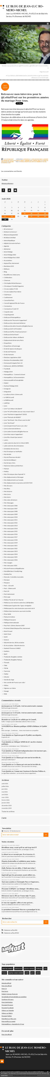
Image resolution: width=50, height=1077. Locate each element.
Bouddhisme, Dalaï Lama (12, 275)
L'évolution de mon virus (11, 449)
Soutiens (6, 651)
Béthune (6, 269)
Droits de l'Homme (10, 352)
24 (12, 216)
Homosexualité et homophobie (22, 160)
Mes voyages (8, 563)
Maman (6, 469)
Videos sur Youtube (8, 1010)
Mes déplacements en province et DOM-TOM (18, 483)
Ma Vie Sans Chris (9, 463)
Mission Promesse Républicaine (14, 568)
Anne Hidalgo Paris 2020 (12, 257)
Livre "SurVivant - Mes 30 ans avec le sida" (17, 420)
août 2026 (5, 783)
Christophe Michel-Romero (12, 283)
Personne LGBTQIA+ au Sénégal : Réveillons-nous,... (21, 889)
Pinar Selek (7, 614)
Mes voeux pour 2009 (10, 514)
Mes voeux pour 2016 (10, 534)
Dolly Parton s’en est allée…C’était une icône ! (18, 868)
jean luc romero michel (39, 161)
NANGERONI (6, 726)
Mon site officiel (7, 986)
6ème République (9, 240)
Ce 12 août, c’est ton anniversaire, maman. (28, 706)
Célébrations (8, 277)
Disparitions (8, 343)
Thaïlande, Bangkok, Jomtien (13, 657)
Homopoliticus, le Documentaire (14, 377)
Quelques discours (8, 999)
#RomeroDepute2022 (11, 235)
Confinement (8, 297)
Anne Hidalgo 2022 (10, 255)
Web (5, 694)
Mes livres (5, 991)
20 (31, 213)
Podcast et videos (9, 617)
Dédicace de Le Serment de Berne (14, 323)
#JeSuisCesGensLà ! (37, 159)
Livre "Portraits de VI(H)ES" (12, 417)
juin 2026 (4, 789)
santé (27, 973)
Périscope (7, 597)
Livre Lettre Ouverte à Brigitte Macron (16, 431)
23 (5, 216)
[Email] (15, 190)
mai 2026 (5, 792)
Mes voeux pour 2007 (10, 508)
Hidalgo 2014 (8, 372)
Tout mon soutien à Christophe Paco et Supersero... (21, 882)
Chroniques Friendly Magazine (14, 286)
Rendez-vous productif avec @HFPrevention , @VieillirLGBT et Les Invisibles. (25, 66)
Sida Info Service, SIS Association (14, 642)
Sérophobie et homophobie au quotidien (14, 997)
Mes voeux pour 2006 (10, 506)
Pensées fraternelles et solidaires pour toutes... (19, 861)
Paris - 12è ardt (8, 585)
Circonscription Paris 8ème (12, 292)
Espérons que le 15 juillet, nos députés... (28, 735)
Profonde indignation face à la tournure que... (30, 751)
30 (5, 219)
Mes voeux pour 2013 (10, 525)
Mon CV (4, 988)
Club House (7, 295)
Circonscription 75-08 (11, 289)
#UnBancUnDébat (10, 237)
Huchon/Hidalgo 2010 (11, 386)
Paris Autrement (43, 160)
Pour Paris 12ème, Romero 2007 (14, 625)
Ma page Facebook (7, 1008)
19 (24, 213)
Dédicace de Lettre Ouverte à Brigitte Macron (18, 326)
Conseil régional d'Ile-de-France (14, 303)
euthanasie (18, 968)
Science (6, 640)
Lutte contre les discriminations (14, 446)
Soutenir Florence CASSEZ (12, 648)
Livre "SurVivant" (9, 423)
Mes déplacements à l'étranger (14, 477)
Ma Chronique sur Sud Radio (13, 451)
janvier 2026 (6, 803)
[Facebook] (3, 190)
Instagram (7, 389)
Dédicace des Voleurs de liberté (14, 337)
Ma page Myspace (7, 1005)
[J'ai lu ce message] (48, 1072)
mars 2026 (5, 797)
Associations (8, 260)
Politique (39, 968)
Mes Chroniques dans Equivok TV (14, 474)
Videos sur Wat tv (7, 1013)
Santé (6, 637)
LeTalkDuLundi (8, 400)
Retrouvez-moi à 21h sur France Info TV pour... (19, 896)
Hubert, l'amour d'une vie (10, 994)
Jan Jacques (6, 706)
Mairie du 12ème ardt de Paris (13, 466)
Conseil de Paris (9, 300)
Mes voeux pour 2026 (10, 560)
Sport (5, 654)
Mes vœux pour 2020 (10, 565)
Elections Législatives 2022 (12, 357)
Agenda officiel (6, 983)
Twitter (6, 674)
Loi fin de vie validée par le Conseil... (24, 719)
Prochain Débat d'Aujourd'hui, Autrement (17, 628)
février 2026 (5, 800)
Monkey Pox (8, 574)
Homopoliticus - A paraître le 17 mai (13, 1024)
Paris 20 (6, 591)
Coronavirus (8, 306)
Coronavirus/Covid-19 (11, 309)
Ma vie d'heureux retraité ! (12, 457)
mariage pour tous (25, 161)
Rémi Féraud (8, 631)
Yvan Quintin (6, 735)
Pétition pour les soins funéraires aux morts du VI (19, 608)
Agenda (6, 246)
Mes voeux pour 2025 (10, 557)
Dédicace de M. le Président (13, 329)
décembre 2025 (7, 805)
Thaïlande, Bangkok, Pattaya (13, 660)
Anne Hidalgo (8, 252)
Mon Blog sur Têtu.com (9, 1019)
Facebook (7, 369)
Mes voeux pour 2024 (10, 554)
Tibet (5, 665)
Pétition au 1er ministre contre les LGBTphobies (19, 603)
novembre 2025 (7, 808)
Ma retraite (7, 454)
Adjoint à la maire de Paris (12, 243)
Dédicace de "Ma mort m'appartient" (15, 320)
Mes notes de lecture (10, 500)
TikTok (6, 668)
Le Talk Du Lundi (9, 397)
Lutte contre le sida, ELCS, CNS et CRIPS (16, 443)
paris (32, 973)
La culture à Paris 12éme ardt (13, 394)
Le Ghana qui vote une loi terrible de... (27, 757)
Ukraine (6, 677)
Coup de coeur (8, 312)
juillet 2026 (5, 786)
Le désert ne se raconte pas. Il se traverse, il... (18, 854)
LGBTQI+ (35, 160)
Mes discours (8, 486)
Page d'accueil (44, 71)
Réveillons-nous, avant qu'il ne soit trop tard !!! (19, 847)
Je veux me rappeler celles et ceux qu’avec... (18, 903)
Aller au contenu (6, 2)
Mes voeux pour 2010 (10, 517)
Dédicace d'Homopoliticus (12, 317)
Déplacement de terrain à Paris (14, 340)
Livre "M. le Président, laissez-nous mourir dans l (19, 411)
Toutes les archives (8, 811)
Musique (7, 580)
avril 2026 (5, 794)
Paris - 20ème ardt (10, 588)
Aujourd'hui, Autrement (11, 263)
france (4, 973)
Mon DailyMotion (7, 1002)
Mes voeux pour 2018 (10, 540)
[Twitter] (9, 190)
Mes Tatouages (9, 503)
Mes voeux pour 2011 (10, 520)
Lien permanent (8, 159)
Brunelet (5, 719)
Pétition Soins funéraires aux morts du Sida (17, 611)
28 (38, 216)
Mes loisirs (7, 497)
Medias (6, 471)
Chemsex (7, 280)
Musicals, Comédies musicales (14, 577)
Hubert (6, 383)
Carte (4, 818)
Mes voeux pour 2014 (10, 528)
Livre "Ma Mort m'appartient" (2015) (15, 414)
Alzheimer (7, 249)
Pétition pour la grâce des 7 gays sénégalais (17, 605)
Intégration (7, 391)
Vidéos (6, 685)
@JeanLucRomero (7, 183)
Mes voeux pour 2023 (10, 551)
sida (45, 968)
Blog (5, 272)
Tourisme (7, 671)
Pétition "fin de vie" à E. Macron (13, 600)
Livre (5, 406)
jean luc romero (29, 968)
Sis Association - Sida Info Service (14, 645)
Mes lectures (8, 491)
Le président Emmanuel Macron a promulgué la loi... (21, 909)
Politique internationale (11, 622)
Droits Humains (9, 354)
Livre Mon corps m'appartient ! (13, 434)
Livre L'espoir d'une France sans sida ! (16, 426)
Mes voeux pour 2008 (10, 511)
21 (38, 213)
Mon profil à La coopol (8, 1021)
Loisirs (6, 440)
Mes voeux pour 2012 (10, 523)
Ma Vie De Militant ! (10, 460)
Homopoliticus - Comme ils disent (14, 374)
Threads (6, 662)
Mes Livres (7, 494)
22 (45, 213)
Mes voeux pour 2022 (10, 548)
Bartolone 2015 (9, 266)
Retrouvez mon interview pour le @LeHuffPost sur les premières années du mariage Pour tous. (25, 97)
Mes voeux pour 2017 (10, 537)
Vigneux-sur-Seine (10, 688)
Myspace (7, 583)
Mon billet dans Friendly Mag (13, 571)
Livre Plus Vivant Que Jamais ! (13, 437)
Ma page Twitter (7, 1016)
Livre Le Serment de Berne (12, 428)
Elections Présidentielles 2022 (13, 360)
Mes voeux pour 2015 (10, 531)
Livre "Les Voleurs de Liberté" (13, 409)
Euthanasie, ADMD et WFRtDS (13, 366)
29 (45, 216)
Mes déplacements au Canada (13, 480)
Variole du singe (9, 680)
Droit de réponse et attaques (13, 349)
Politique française (7, 161)
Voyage (6, 691)
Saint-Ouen (7, 634)
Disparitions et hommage (12, 346)
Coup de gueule (9, 314)
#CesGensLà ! (27, 159)
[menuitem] (25, 67)
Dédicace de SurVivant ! (11, 334)
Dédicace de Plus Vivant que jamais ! (15, 332)
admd (38, 973)
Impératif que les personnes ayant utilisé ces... (19, 875)
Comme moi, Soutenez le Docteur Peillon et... (30, 771)
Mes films (7, 488)
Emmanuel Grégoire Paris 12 (13, 363)
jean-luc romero (7, 968)
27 (31, 216)
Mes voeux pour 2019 (10, 543)
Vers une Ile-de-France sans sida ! (14, 682)
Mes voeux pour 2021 (10, 545)
